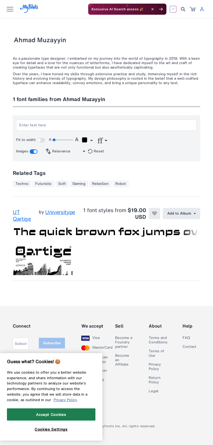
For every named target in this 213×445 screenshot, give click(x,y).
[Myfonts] (29, 11)
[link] (193, 9)
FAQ (186, 338)
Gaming (78, 184)
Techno (22, 184)
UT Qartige (22, 215)
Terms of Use (156, 353)
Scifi (62, 184)
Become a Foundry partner (123, 342)
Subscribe (52, 343)
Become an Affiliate (122, 360)
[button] (87, 141)
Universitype (60, 212)
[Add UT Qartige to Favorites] (154, 213)
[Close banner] (152, 9)
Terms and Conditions (158, 340)
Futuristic (43, 184)
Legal (153, 391)
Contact (189, 347)
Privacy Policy (155, 366)
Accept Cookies (51, 414)
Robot (120, 184)
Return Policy (155, 380)
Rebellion (100, 184)
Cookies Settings (51, 429)
